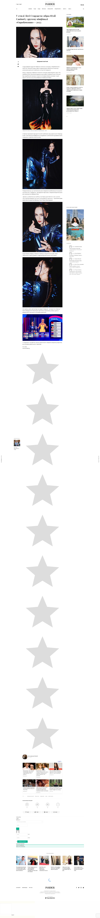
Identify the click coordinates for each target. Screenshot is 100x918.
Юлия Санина (50, 796)
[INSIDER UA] (50, 4)
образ (46, 796)
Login (17, 818)
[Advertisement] (75, 161)
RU (81, 4)
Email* (29, 837)
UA (83, 4)
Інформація (24, 887)
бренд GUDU (37, 796)
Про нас (30, 887)
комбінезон (42, 796)
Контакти (18, 887)
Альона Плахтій (34, 756)
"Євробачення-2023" (30, 796)
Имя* (29, 834)
